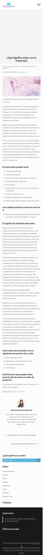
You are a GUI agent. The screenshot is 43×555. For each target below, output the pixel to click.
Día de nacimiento (9, 471)
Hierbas (5, 482)
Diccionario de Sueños (13, 66)
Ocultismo (6, 493)
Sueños (5, 475)
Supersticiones (7, 496)
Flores (5, 478)
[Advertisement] (21, 33)
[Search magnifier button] (38, 460)
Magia (5, 489)
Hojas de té (6, 486)
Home (4, 66)
